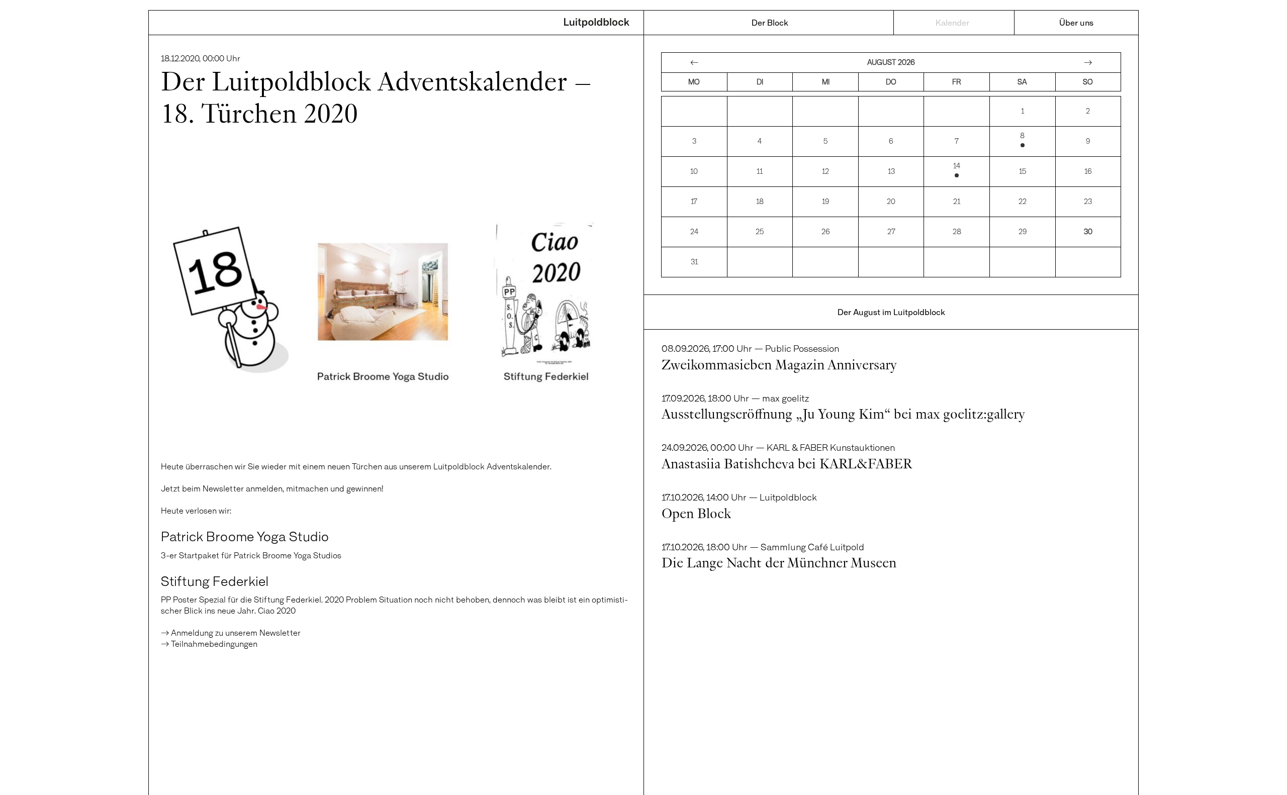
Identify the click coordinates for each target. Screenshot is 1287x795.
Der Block (770, 22)
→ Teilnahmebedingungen (209, 643)
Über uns (1076, 22)
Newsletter (223, 488)
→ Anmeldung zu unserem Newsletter (231, 632)
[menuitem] (770, 23)
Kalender (952, 22)
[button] (22, 773)
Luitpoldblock (596, 23)
